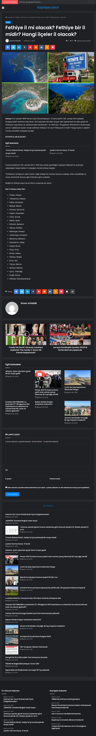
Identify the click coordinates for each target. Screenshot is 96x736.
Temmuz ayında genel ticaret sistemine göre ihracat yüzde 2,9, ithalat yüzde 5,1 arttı (50, 2)
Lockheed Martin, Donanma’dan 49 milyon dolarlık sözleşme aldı (33, 598)
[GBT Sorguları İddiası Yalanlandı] (11, 650)
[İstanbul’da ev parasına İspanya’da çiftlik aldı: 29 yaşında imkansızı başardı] (11, 591)
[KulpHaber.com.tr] (48, 7)
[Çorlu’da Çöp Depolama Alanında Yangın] (78, 377)
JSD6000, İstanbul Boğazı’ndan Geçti (21, 521)
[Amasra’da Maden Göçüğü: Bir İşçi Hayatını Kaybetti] (78, 408)
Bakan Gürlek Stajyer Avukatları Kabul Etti (44, 403)
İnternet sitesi (55, 479)
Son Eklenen (48, 506)
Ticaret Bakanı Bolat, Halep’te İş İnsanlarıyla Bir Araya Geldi (30, 537)
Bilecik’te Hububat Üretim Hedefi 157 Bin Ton (39, 577)
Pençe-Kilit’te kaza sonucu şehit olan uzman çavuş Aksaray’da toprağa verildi (46, 392)
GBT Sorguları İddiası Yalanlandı (34, 647)
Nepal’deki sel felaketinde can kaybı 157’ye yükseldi (27, 670)
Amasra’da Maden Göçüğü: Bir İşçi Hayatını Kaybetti (76, 419)
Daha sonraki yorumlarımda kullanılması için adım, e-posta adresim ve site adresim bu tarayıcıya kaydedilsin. (48, 487)
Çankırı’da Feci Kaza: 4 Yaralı (62, 150)
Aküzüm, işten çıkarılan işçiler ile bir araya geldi (18, 372)
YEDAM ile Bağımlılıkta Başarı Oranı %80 (22, 664)
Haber (17, 17)
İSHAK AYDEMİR (15, 41)
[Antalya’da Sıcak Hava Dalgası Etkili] (11, 639)
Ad (7, 470)
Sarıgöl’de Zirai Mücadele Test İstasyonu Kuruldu (26, 657)
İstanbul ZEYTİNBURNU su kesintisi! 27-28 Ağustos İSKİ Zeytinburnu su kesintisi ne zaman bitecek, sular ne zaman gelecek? (17, 406)
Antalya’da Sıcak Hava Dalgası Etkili (35, 636)
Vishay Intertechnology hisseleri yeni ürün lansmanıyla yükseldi (32, 613)
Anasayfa (10, 17)
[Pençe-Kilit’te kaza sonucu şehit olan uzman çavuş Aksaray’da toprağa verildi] (48, 379)
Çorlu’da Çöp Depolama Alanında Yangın (75, 388)
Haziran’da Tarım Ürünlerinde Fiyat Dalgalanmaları (27, 514)
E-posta (8, 479)
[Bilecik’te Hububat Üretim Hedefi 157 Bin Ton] (11, 580)
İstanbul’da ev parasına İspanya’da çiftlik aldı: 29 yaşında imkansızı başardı (52, 588)
